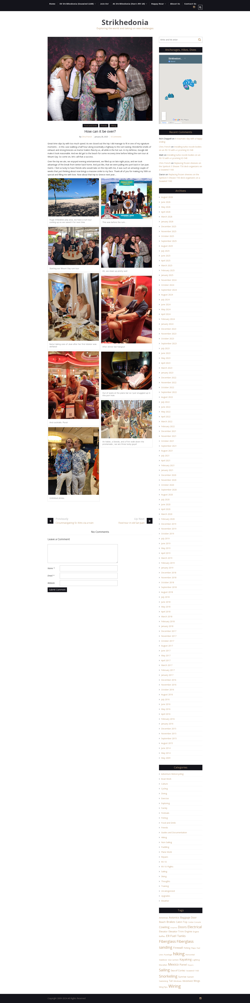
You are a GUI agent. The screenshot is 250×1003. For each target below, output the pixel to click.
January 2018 (167, 626)
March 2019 (166, 558)
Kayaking (186, 959)
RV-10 (164, 861)
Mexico (173, 964)
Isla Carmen (173, 960)
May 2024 (165, 309)
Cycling (164, 788)
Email (51, 575)
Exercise (165, 798)
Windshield (187, 981)
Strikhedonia (125, 22)
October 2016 (167, 689)
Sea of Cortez (178, 970)
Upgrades (165, 896)
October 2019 (167, 533)
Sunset (190, 976)
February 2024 (168, 319)
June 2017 (165, 650)
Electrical (195, 926)
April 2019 (165, 553)
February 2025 (168, 270)
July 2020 (165, 499)
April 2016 (165, 714)
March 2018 (166, 616)
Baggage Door (188, 917)
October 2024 (167, 285)
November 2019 (168, 528)
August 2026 (167, 197)
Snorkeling (168, 976)
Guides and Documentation (174, 832)
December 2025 (168, 226)
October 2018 (167, 582)
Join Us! (104, 3)
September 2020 (169, 489)
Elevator (163, 931)
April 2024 (165, 314)
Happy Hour (157, 3)
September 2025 (169, 241)
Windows (177, 981)
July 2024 (165, 299)
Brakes (171, 922)
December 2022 (168, 377)
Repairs (164, 857)
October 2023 (167, 338)
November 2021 (168, 436)
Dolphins (173, 928)
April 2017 (165, 660)
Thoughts (165, 881)
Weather (165, 900)
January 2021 (167, 470)
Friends (104, 125)
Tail (171, 980)
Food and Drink (90, 125)
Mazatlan (163, 965)
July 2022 (165, 402)
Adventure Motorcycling (172, 774)
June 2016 (165, 704)
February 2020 (168, 519)
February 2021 (168, 465)
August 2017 (167, 645)
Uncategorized (168, 891)
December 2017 (168, 631)
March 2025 (166, 265)
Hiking (113, 125)
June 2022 (165, 407)
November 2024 (168, 280)
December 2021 (168, 431)
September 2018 (169, 587)
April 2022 (165, 416)
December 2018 (168, 572)
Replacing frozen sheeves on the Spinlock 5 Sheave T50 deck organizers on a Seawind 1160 (180, 166)
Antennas (163, 917)
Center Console (194, 922)
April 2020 (165, 509)
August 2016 (167, 694)
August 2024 (167, 294)
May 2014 (165, 753)
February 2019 (168, 563)
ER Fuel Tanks (176, 936)
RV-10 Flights (167, 866)
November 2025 (168, 231)
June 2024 (165, 304)
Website (51, 583)
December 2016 (168, 680)
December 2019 (168, 524)
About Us (175, 3)
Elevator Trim (176, 931)
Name (51, 568)
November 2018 (168, 577)
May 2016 (165, 709)
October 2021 (167, 441)
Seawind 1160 (192, 970)
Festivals (165, 813)
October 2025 (167, 236)
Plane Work (166, 852)
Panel (183, 964)
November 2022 (168, 382)
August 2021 (167, 450)
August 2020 (167, 494)
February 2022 (168, 426)
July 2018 (165, 597)
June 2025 (165, 255)
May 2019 (165, 548)
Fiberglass (167, 941)
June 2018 (165, 602)
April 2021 (165, 460)
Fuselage (168, 954)
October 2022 (167, 387)
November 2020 (168, 480)
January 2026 (167, 221)
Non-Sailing (166, 842)
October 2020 (167, 485)
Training (165, 886)
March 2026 (166, 216)
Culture (164, 783)
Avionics (174, 917)
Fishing (164, 817)
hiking (179, 954)
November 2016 (168, 684)
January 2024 (167, 324)
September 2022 (169, 392)
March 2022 (166, 421)
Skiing (164, 876)
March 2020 (166, 514)
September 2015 (169, 738)
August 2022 (167, 397)
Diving (164, 793)
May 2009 (165, 758)
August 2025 (167, 246)
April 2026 (165, 211)
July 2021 (165, 455)
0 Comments (116, 137)
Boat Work (166, 778)
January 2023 (167, 372)
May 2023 (165, 358)
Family (164, 808)
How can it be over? (100, 131)
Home (52, 3)
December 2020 (168, 475)
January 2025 (167, 275)
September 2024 (169, 289)
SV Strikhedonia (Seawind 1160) (77, 3)
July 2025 (165, 250)
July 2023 (165, 348)
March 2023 (166, 368)
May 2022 (165, 411)
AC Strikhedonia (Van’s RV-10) (129, 3)
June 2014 (165, 748)
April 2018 (165, 611)
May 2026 (165, 207)
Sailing (164, 871)
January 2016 (167, 723)
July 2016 (165, 699)
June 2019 (165, 543)
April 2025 (165, 260)
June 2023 (165, 353)
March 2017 (166, 665)
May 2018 (165, 606)
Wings (197, 980)
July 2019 (165, 538)
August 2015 (167, 743)
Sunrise (182, 976)
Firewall (178, 947)
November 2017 (168, 636)
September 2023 (169, 343)
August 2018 (167, 592)
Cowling (164, 927)
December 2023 (168, 328)
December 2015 (168, 728)
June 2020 (165, 504)
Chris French (87, 137)
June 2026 (165, 202)
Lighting (196, 960)
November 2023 (168, 333)
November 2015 (168, 733)
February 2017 (168, 670)
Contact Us (190, 3)
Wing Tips (163, 987)
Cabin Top (181, 922)
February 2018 (168, 621)
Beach (162, 922)
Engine (188, 931)
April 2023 (165, 363)
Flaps (193, 948)
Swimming (163, 981)
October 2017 (167, 641)
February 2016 (168, 719)
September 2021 (169, 446)
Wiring (174, 986)
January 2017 (167, 675)
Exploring (165, 803)
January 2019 (167, 567)
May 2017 (165, 655)
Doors (182, 927)
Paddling (165, 847)
